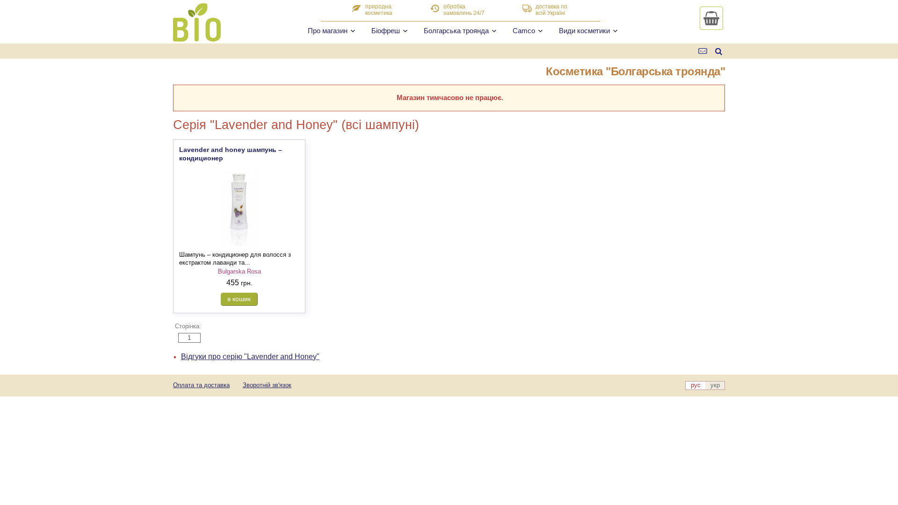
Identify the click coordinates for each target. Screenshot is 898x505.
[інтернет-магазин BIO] (197, 38)
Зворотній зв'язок (267, 385)
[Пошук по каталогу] (718, 51)
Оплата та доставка (201, 385)
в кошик (239, 299)
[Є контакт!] (703, 51)
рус (696, 385)
